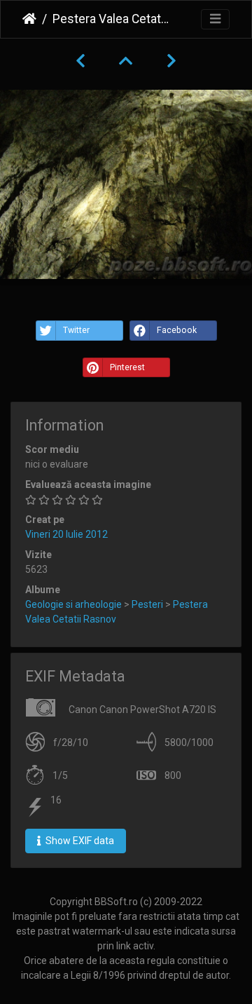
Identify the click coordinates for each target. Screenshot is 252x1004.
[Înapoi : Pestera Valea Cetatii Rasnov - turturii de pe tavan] (80, 61)
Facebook (177, 330)
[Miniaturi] (126, 61)
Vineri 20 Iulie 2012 (66, 534)
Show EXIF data (78, 840)
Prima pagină (29, 19)
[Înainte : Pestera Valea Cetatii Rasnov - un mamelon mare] (171, 61)
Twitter (76, 330)
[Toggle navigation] (215, 19)
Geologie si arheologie (73, 604)
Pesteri (147, 604)
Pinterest (127, 367)
